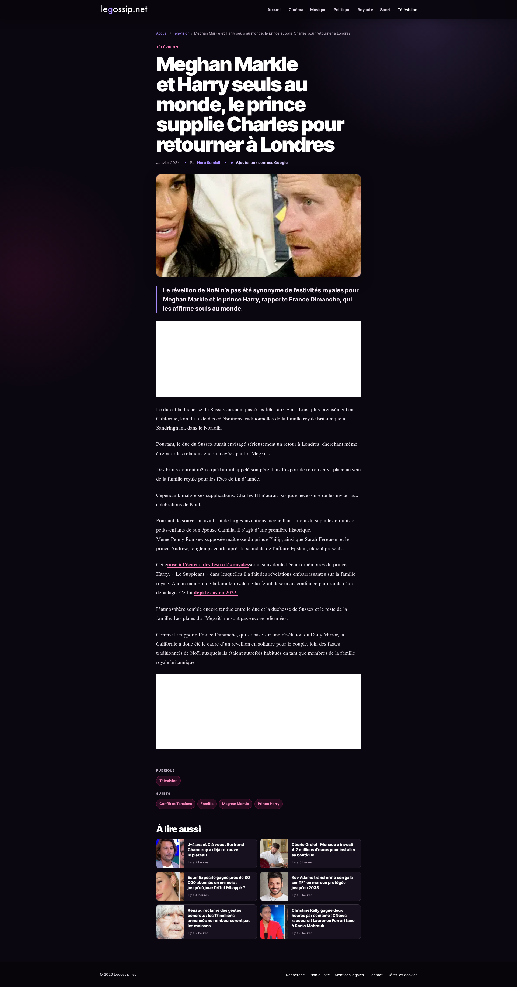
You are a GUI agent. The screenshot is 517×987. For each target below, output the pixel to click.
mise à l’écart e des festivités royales (208, 564)
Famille (207, 803)
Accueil (274, 9)
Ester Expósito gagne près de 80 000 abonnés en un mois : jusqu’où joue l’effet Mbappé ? (219, 882)
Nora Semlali (208, 162)
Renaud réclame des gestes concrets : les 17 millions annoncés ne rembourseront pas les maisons (219, 918)
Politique (342, 9)
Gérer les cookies (402, 975)
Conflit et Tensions (175, 803)
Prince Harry (269, 803)
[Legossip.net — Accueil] (124, 9)
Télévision (407, 9)
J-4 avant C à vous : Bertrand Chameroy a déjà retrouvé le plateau (216, 849)
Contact (376, 975)
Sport (385, 9)
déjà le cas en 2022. (216, 592)
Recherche (295, 975)
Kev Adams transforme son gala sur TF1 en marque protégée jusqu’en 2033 (322, 882)
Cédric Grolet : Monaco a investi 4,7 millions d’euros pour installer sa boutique (323, 849)
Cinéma (296, 9)
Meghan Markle (235, 803)
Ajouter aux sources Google (262, 162)
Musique (318, 9)
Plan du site (320, 975)
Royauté (365, 9)
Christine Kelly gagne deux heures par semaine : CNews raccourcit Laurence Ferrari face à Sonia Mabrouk (323, 918)
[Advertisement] (258, 359)
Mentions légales (349, 975)
